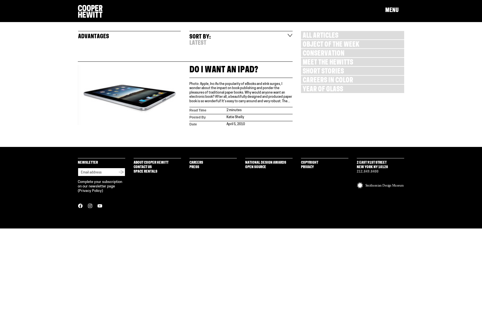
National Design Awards (265, 163)
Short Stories (323, 72)
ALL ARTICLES (320, 36)
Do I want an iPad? (223, 70)
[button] (394, 10)
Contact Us (143, 167)
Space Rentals (145, 171)
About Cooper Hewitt (151, 163)
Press (194, 167)
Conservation (323, 54)
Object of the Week (331, 45)
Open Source (255, 167)
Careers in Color (328, 81)
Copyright (309, 163)
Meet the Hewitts (328, 63)
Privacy (307, 167)
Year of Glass (323, 90)
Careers (196, 163)
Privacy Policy (90, 191)
